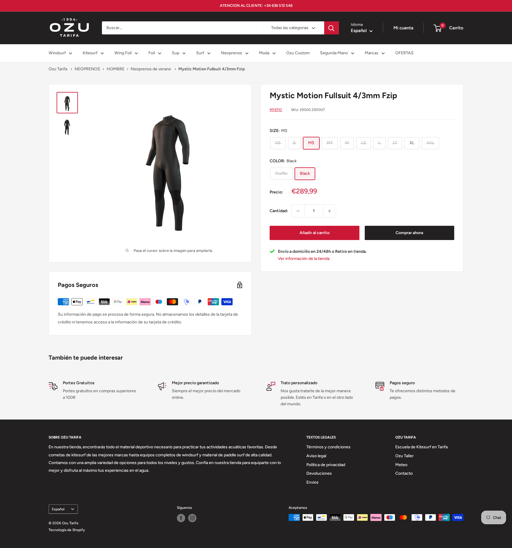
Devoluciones (319, 473)
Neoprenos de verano (151, 69)
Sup (175, 52)
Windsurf (57, 52)
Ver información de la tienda (303, 258)
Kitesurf (90, 52)
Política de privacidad (325, 464)
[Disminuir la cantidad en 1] (298, 211)
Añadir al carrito (314, 232)
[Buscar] (331, 27)
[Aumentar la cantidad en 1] (329, 211)
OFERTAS (404, 52)
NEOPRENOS (87, 69)
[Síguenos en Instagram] (192, 518)
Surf (200, 52)
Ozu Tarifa (58, 69)
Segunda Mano (334, 52)
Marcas (371, 52)
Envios (312, 482)
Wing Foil (123, 52)
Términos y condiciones (328, 446)
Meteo (401, 464)
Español (58, 509)
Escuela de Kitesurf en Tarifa (421, 446)
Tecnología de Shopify (67, 530)
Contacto (404, 473)
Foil (151, 52)
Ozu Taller (404, 455)
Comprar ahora (409, 232)
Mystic (276, 109)
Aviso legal (316, 455)
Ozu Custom (298, 52)
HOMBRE (115, 69)
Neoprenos (231, 52)
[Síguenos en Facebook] (181, 518)
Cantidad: (279, 210)
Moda (264, 52)
